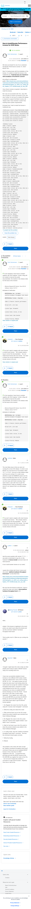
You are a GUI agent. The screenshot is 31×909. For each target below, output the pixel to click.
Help (6, 887)
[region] (15, 901)
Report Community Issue (10, 885)
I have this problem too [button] (10, 233)
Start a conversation (15, 21)
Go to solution (16, 50)
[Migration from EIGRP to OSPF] (22, 256)
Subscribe (20, 32)
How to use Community (9, 803)
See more (5, 846)
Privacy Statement (14, 902)
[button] (4, 244)
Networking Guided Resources (11, 835)
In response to (17, 341)
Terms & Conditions (9, 889)
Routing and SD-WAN (7, 29)
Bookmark (13, 32)
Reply (15, 248)
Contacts (7, 877)
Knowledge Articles (8, 858)
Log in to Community (9, 809)
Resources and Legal (8, 882)
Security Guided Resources (10, 839)
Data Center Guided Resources (11, 832)
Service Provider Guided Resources (12, 842)
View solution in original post (10, 320)
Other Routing (11, 237)
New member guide (8, 805)
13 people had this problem (10, 230)
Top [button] (2, 870)
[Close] (29, 896)
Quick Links (6, 874)
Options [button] (27, 32)
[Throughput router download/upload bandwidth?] (25, 256)
